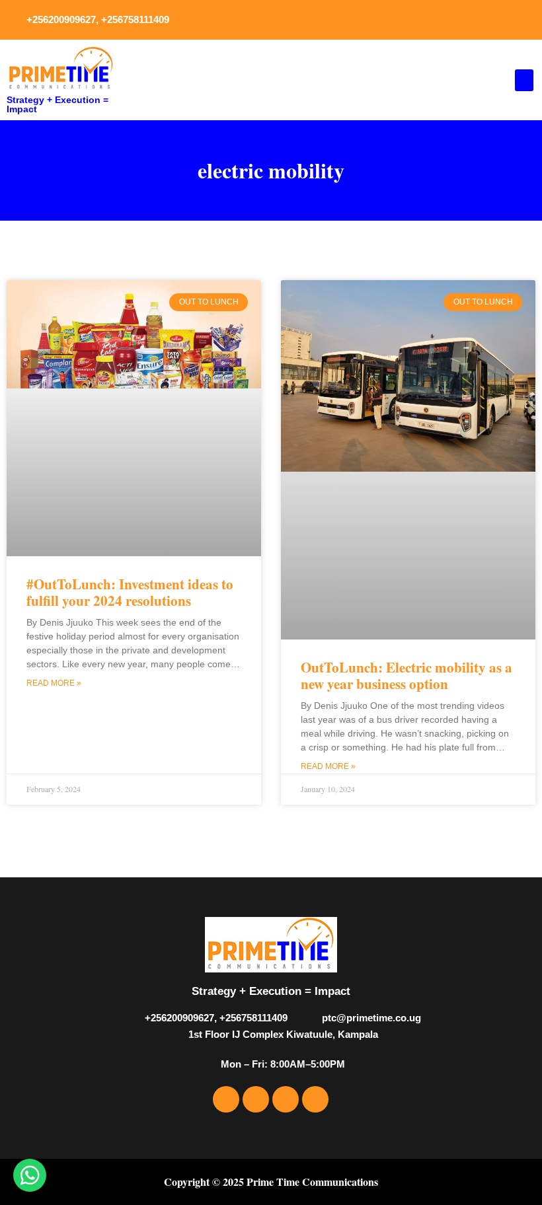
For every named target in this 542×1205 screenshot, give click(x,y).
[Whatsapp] (522, 20)
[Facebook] (433, 20)
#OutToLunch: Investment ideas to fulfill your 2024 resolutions (129, 592)
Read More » (53, 683)
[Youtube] (492, 20)
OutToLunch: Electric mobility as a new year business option (406, 675)
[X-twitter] (462, 20)
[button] (524, 80)
